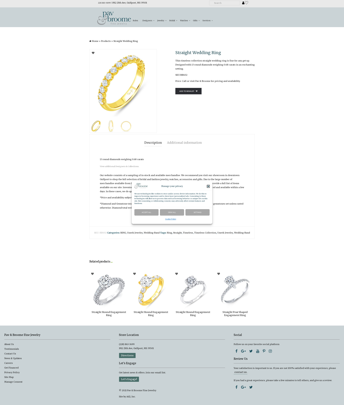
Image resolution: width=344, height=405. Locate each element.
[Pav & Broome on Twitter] (251, 351)
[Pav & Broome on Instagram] (270, 351)
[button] (208, 186)
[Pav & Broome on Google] (243, 351)
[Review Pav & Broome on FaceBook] (236, 387)
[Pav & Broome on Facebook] (236, 351)
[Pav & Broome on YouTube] (257, 351)
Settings (197, 212)
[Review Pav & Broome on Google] (243, 387)
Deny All (172, 212)
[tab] (153, 142)
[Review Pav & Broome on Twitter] (251, 387)
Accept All (146, 212)
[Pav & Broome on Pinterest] (264, 351)
